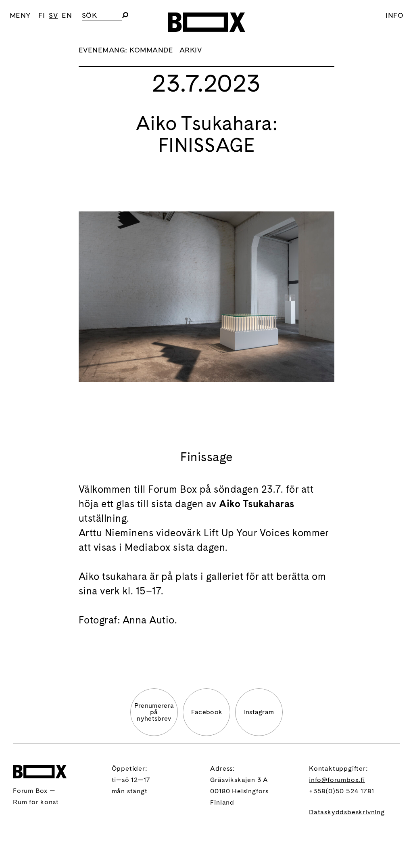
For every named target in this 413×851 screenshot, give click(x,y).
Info (394, 15)
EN (67, 15)
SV (53, 15)
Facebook (206, 712)
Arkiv (190, 50)
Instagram (259, 712)
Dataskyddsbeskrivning (347, 812)
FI (41, 15)
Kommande (151, 50)
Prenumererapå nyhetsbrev (154, 712)
